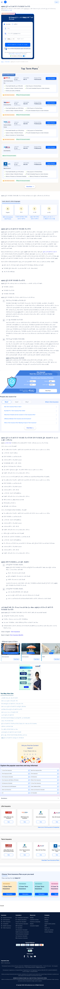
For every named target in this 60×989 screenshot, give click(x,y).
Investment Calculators (22, 917)
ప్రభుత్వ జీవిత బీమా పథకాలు (9, 729)
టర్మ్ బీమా (8, 443)
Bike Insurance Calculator (22, 938)
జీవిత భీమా (7, 61)
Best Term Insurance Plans (51, 860)
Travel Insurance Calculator (22, 934)
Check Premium (51, 78)
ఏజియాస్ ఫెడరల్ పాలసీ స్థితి (9, 698)
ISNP (45, 925)
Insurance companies (35, 921)
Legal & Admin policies (49, 923)
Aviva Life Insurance (41, 817)
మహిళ (15, 24)
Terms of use (18, 53)
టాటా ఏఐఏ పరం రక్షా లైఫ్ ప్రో (9, 712)
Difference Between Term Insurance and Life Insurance (17, 418)
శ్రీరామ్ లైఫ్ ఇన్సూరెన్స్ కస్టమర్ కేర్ (12, 703)
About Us (46, 917)
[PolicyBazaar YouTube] (35, 956)
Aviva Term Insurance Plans (24, 850)
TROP (43, 656)
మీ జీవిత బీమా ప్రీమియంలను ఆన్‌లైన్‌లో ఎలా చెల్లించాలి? (15, 718)
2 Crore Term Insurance (36, 783)
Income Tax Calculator (21, 921)
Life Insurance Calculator (7, 783)
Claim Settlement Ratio (36, 786)
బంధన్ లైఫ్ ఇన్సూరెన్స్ (7, 715)
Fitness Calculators (21, 919)
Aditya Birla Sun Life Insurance (8, 817)
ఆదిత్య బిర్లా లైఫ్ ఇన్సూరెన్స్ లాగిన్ (11, 709)
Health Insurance (7, 925)
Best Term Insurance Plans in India (12, 406)
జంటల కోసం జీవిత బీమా (7, 721)
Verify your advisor (48, 929)
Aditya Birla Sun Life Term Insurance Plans (8, 850)
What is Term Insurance (36, 780)
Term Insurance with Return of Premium (10, 780)
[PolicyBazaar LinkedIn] (31, 956)
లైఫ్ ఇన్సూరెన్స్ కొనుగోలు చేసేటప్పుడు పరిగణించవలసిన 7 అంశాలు (19, 723)
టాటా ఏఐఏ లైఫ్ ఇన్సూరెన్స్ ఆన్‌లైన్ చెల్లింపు (13, 706)
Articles (32, 917)
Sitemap (46, 919)
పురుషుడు (8, 24)
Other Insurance (7, 927)
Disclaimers (4, 798)
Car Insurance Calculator (21, 936)
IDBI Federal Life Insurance (25, 817)
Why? (27, 402)
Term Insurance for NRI (7, 773)
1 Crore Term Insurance (7, 770)
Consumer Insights (34, 925)
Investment (5, 923)
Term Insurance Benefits (16, 635)
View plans (9, 894)
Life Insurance (25, 656)
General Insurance (7, 917)
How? (16, 402)
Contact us (47, 927)
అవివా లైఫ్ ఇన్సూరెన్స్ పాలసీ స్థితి (11, 732)
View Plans (48, 390)
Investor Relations (48, 932)
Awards (32, 923)
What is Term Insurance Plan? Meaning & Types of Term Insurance (20, 422)
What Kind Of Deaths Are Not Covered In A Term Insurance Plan (19, 414)
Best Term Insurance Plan (36, 770)
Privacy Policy (12, 53)
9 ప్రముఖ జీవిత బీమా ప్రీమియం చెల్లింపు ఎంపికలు (14, 735)
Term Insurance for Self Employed (9, 786)
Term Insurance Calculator (7, 776)
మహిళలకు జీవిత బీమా (7, 726)
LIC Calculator (34, 792)
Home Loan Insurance (6, 789)
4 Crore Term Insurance (39, 888)
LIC (2, 792)
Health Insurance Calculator (22, 932)
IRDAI (2, 962)
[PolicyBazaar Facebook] (24, 956)
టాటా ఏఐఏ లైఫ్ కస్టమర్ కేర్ (9, 701)
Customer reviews (34, 919)
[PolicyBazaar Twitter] (27, 956)
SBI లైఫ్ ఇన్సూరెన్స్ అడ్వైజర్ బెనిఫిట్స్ (12, 738)
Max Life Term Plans (41, 850)
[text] (35, 754)
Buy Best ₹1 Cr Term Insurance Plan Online (14, 410)
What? (6, 402)
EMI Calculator (19, 925)
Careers (46, 921)
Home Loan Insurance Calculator (38, 789)
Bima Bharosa (7, 962)
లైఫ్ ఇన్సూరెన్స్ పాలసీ (50, 252)
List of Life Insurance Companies (50, 827)
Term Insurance (54, 402)
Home (2, 61)
